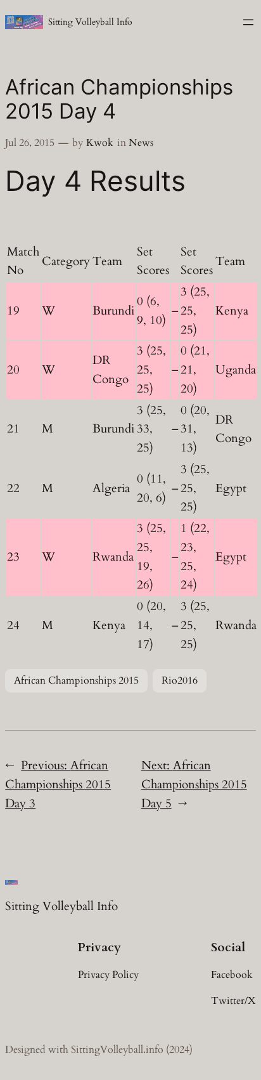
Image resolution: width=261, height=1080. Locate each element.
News (141, 143)
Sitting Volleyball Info (90, 22)
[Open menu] (248, 22)
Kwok (99, 143)
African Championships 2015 (76, 680)
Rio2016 (180, 680)
